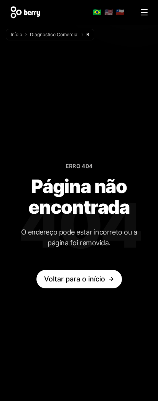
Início (16, 34)
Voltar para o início (74, 279)
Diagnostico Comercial (54, 34)
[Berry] (25, 12)
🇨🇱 (120, 12)
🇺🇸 (108, 12)
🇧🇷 (97, 12)
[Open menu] (144, 12)
